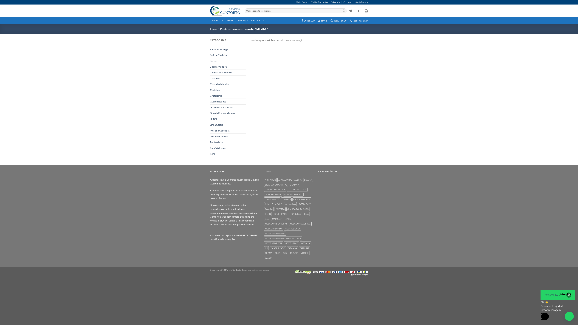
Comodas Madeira (219, 84)
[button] (569, 316)
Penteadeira (216, 142)
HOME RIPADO (280, 214)
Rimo (212, 153)
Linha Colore (216, 124)
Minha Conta (301, 2)
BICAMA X (294, 185)
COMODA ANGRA (273, 194)
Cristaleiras (216, 95)
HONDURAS (295, 214)
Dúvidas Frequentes (319, 2)
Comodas (215, 78)
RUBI (285, 253)
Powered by (551, 294)
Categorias (227, 20)
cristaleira (286, 199)
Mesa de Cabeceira (220, 130)
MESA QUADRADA (273, 229)
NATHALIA (306, 243)
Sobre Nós (335, 2)
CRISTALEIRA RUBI (301, 199)
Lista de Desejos (361, 2)
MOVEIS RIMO (291, 243)
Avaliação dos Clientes (251, 20)
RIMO (277, 253)
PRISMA (268, 253)
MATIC (288, 219)
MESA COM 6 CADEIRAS (276, 224)
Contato (347, 2)
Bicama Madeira (218, 66)
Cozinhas (215, 89)
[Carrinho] (366, 11)
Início (214, 20)
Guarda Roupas (218, 101)
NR (266, 248)
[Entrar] (358, 11)
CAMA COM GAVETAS (275, 189)
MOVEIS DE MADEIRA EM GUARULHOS (283, 238)
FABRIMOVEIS (304, 204)
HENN (213, 119)
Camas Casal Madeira (221, 72)
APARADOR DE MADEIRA (289, 180)
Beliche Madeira (218, 55)
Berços (213, 60)
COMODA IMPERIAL (293, 194)
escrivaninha (290, 204)
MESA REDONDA (292, 229)
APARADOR (270, 180)
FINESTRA (280, 209)
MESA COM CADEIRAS (300, 224)
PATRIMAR (304, 248)
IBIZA (306, 214)
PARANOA (292, 248)
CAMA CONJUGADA (297, 189)
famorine (269, 209)
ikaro (267, 219)
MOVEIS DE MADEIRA (275, 233)
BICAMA (308, 180)
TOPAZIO (294, 253)
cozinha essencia (272, 199)
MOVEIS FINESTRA (273, 243)
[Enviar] (344, 11)
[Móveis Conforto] (225, 11)
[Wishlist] (350, 11)
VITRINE (305, 253)
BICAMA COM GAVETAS (276, 185)
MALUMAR (277, 219)
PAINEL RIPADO (277, 248)
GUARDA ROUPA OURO (298, 209)
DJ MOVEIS (277, 204)
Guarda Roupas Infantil (222, 107)
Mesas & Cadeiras (219, 136)
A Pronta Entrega (219, 49)
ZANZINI (269, 258)
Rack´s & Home (218, 148)
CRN (267, 204)
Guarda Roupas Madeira (222, 113)
